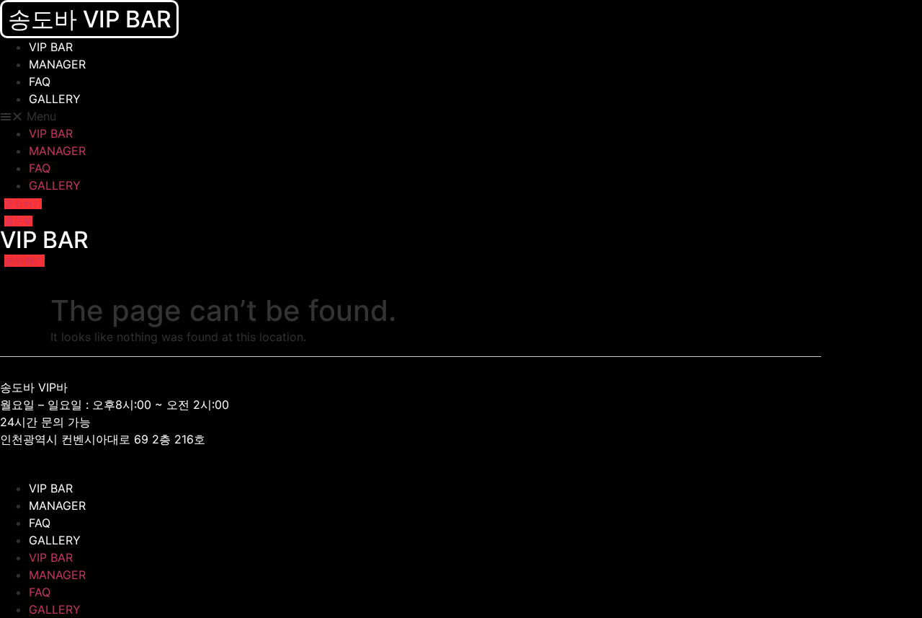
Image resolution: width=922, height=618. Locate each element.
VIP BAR (51, 47)
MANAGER (57, 64)
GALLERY (55, 99)
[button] (276, 116)
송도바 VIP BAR (89, 19)
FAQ (39, 81)
